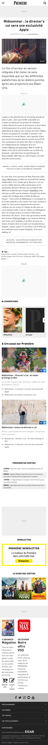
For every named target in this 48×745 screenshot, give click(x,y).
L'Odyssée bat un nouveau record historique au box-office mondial (23, 481)
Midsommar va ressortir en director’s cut (20, 395)
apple (42, 256)
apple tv (4, 259)
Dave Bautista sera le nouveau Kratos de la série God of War (23, 486)
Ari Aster (29, 335)
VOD (37, 256)
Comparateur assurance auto (11, 736)
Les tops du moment (10, 721)
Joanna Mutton (33, 34)
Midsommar (7, 335)
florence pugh (22, 254)
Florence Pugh (19, 218)
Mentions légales (7, 742)
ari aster (14, 254)
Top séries (6, 710)
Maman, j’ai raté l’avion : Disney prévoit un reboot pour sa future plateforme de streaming (24, 167)
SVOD (34, 256)
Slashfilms (34, 190)
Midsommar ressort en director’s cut (19, 427)
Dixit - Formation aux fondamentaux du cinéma (26, 738)
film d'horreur (17, 256)
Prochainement (8, 704)
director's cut (33, 254)
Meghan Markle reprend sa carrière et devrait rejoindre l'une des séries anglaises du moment (23, 475)
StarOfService (6, 738)
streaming (27, 256)
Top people (6, 715)
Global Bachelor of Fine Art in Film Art (33, 736)
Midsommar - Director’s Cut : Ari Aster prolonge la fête (20, 376)
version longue (6, 256)
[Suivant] (44, 320)
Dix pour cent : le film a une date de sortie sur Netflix (23, 470)
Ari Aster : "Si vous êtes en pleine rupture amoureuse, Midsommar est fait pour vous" (24, 241)
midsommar (5, 254)
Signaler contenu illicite (21, 742)
